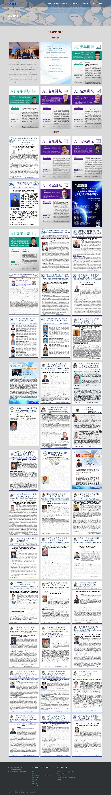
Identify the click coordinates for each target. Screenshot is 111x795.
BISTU (33, 781)
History (56, 3)
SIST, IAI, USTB (36, 785)
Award (93, 3)
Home (49, 3)
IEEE (33, 772)
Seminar (85, 3)
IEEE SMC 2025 (36, 779)
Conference (74, 3)
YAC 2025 (34, 774)
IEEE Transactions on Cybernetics (65, 776)
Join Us (99, 3)
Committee (64, 3)
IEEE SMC (34, 783)
